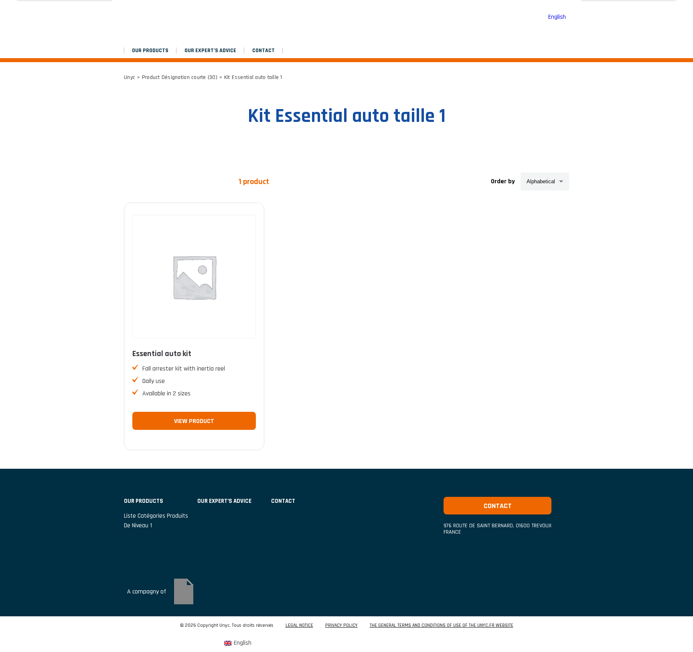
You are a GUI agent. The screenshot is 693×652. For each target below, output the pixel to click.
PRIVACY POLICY (341, 625)
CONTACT (263, 50)
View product (194, 421)
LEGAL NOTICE (299, 625)
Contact (498, 505)
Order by (503, 181)
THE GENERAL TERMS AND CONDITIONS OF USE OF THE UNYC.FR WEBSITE (441, 625)
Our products (150, 50)
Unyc (129, 77)
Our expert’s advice (210, 50)
